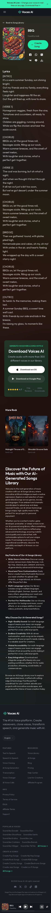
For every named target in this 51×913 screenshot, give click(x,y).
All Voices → (43, 846)
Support (6, 814)
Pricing (31, 768)
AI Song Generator (11, 768)
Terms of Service (10, 799)
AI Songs (31, 758)
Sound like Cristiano (11, 842)
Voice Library (33, 753)
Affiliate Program (35, 782)
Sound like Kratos (10, 838)
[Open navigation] (5, 12)
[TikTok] (30, 886)
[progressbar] (25, 911)
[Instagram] (25, 886)
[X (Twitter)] (20, 886)
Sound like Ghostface (12, 834)
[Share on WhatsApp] (36, 54)
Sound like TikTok (28, 846)
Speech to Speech (10, 758)
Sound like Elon (26, 830)
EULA (5, 804)
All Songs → (7, 871)
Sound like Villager (10, 846)
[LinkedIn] (36, 886)
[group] (25, 911)
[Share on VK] (30, 60)
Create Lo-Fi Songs (29, 867)
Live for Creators (35, 777)
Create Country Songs (12, 863)
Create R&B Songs (29, 859)
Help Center (33, 773)
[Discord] (15, 886)
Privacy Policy (8, 794)
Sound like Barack (29, 842)
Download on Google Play (28, 378)
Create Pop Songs (10, 856)
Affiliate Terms (9, 809)
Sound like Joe (26, 838)
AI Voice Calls (8, 782)
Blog (30, 763)
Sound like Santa (30, 834)
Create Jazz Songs (11, 867)
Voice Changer (9, 777)
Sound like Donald (10, 830)
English (7, 738)
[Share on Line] (36, 60)
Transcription (8, 773)
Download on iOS (28, 369)
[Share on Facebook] (30, 54)
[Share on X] (41, 54)
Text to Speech (9, 753)
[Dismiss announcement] (47, 4)
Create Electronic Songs (34, 863)
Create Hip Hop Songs (30, 856)
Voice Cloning (9, 763)
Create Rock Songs (11, 859)
